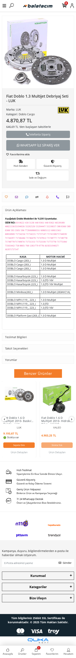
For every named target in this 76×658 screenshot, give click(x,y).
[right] (71, 419)
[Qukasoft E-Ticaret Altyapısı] (38, 640)
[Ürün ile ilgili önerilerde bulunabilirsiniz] (68, 197)
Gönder (67, 563)
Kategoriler (38, 587)
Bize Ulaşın (38, 598)
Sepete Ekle (19, 445)
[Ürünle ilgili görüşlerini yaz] (27, 197)
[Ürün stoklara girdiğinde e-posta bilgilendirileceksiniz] (48, 197)
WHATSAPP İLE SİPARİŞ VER (39, 145)
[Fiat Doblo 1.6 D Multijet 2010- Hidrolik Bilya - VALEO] (57, 398)
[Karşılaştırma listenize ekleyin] (37, 197)
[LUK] (63, 110)
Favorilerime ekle (19, 154)
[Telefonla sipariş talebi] (58, 197)
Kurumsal (38, 576)
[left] (4, 419)
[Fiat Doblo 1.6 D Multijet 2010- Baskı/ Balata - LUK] (19, 398)
